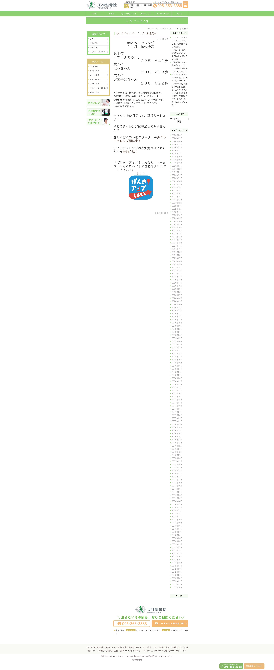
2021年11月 (177, 246)
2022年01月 (177, 240)
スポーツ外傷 (94, 75)
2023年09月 (177, 184)
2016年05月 (177, 436)
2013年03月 (177, 541)
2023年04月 (177, 200)
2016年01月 (177, 449)
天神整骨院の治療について (105, 647)
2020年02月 (177, 310)
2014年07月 (177, 492)
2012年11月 (177, 553)
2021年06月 (177, 261)
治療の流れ (94, 47)
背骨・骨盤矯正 (95, 79)
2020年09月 (177, 289)
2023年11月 (177, 178)
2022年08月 (177, 221)
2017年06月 (177, 406)
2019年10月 (177, 323)
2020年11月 (177, 283)
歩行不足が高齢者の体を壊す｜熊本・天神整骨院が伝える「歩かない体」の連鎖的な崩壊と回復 (179, 81)
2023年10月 (177, 181)
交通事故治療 (94, 70)
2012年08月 (177, 563)
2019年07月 (177, 332)
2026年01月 (177, 150)
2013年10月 (177, 520)
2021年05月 (177, 264)
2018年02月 (177, 381)
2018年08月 (177, 366)
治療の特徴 (94, 43)
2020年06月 (177, 298)
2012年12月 (177, 550)
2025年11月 (177, 153)
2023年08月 (177, 187)
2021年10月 (177, 249)
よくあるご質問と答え (97, 52)
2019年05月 (177, 338)
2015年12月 (177, 452)
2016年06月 (177, 433)
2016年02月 (177, 446)
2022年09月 (177, 218)
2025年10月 (177, 157)
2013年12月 (177, 513)
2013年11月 (177, 516)
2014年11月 (177, 480)
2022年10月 (177, 215)
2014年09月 (177, 486)
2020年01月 (177, 313)
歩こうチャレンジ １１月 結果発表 (136, 33)
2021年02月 (177, 273)
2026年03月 (177, 144)
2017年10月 (177, 393)
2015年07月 (177, 455)
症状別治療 (122, 647)
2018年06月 (177, 372)
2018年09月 (177, 363)
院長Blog (123, 651)
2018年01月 (177, 384)
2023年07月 (177, 190)
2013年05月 (177, 535)
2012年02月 (177, 581)
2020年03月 (177, 307)
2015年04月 (177, 464)
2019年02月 (177, 347)
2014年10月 (177, 483)
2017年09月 (177, 396)
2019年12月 (177, 316)
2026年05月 (177, 138)
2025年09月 (177, 160)
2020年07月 (177, 295)
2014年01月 (177, 510)
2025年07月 (177, 166)
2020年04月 (177, 304)
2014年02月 (177, 507)
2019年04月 (177, 341)
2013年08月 (177, 526)
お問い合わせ (168, 651)
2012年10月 (177, 556)
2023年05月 (177, 197)
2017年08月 (177, 400)
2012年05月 (177, 572)
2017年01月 (177, 421)
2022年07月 (177, 224)
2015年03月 (177, 467)
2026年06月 (177, 135)
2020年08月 (177, 292)
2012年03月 (177, 578)
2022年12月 (177, 209)
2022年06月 (177, 227)
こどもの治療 (94, 83)
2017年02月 (177, 418)
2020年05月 (177, 301)
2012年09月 (177, 560)
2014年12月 (177, 477)
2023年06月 (177, 193)
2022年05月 (177, 230)
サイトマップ (181, 651)
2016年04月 (177, 440)
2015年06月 (177, 458)
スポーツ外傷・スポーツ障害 (152, 647)
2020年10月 (177, 286)
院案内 (111, 14)
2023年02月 (177, 203)
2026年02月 (177, 147)
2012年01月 (177, 584)
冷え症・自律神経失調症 (98, 88)
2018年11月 (177, 357)
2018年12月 (177, 353)
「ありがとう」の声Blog (151, 651)
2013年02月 (177, 544)
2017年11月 (177, 390)
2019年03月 (177, 344)
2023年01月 (177, 206)
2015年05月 (177, 461)
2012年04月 (177, 575)
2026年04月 (177, 141)
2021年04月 (177, 267)
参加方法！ (130, 151)
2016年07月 (177, 430)
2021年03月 (177, 270)
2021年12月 (177, 243)
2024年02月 (177, 169)
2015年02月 (177, 470)
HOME (94, 14)
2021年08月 (177, 255)
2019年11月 (177, 320)
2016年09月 (177, 424)
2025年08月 (177, 163)
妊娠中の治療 (94, 92)
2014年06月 (177, 495)
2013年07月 (177, 529)
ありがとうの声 (163, 14)
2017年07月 (177, 403)
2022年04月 (177, 233)
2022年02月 (177, 237)
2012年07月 (177, 566)
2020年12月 (177, 280)
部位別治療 (94, 66)
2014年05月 (177, 498)
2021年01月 (177, 277)
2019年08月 (177, 329)
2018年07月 (177, 369)
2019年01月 (177, 350)
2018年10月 (177, 360)
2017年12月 (177, 387)
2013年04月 (177, 538)
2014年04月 (177, 501)
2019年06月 (177, 335)
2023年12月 (177, 175)
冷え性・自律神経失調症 (108, 651)
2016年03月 (177, 443)
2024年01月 (177, 172)
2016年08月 (177, 427)
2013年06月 (177, 532)
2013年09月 (177, 523)
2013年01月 (177, 547)
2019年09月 (177, 326)
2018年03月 (177, 378)
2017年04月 (177, 412)
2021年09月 (177, 252)
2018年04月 (177, 375)
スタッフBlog (134, 651)
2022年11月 (177, 212)
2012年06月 (177, 569)
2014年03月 (177, 504)
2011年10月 (177, 587)
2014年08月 (177, 489)
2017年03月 (177, 415)
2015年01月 (177, 473)
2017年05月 (177, 409)
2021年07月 (177, 258)
